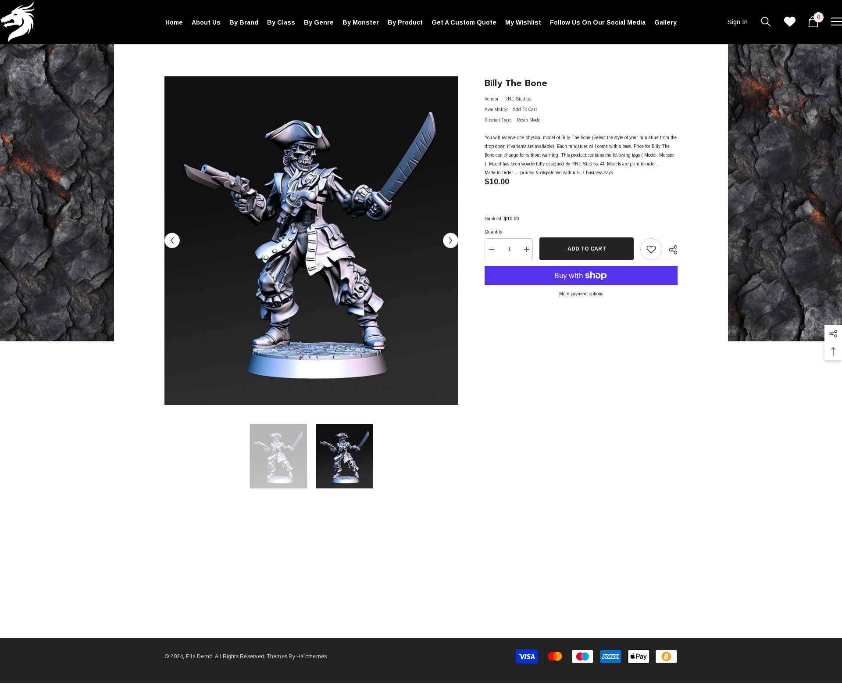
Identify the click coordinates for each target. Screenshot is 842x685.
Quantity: (494, 232)
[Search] (766, 21)
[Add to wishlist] (651, 249)
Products (194, 57)
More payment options (581, 293)
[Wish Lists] (790, 21)
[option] (311, 240)
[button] (172, 240)
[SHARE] (670, 249)
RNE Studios (517, 99)
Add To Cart (586, 249)
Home (170, 57)
